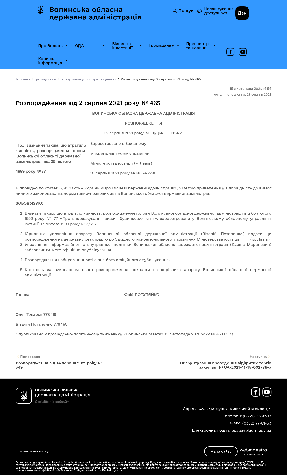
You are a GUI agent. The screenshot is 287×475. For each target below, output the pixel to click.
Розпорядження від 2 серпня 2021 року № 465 (161, 79)
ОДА (79, 45)
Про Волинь (50, 45)
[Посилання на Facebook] (230, 52)
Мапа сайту (221, 451)
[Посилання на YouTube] (243, 52)
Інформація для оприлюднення (88, 79)
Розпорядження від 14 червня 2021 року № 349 (59, 365)
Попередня (30, 357)
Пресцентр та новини (197, 45)
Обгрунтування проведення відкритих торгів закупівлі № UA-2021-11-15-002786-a (225, 365)
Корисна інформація (50, 60)
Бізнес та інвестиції (122, 45)
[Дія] (242, 14)
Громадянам (161, 45)
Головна (23, 79)
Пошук (186, 10)
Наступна (258, 357)
